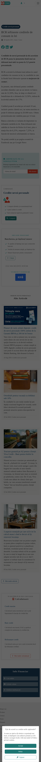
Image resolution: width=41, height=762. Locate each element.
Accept (20, 746)
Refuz (20, 751)
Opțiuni (21, 757)
